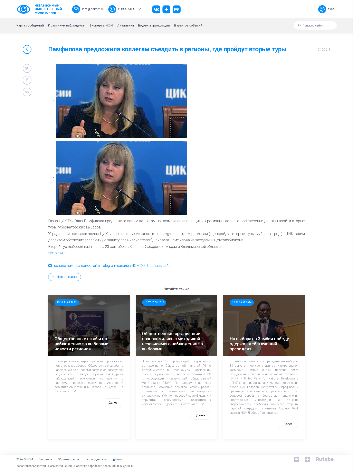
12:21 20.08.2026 (242, 302)
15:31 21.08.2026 (66, 302)
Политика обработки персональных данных (103, 466)
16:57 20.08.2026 (154, 302)
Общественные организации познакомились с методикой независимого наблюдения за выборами (172, 341)
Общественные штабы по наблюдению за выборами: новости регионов (82, 343)
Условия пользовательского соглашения (44, 466)
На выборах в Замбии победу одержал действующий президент (259, 343)
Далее (112, 402)
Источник (56, 253)
